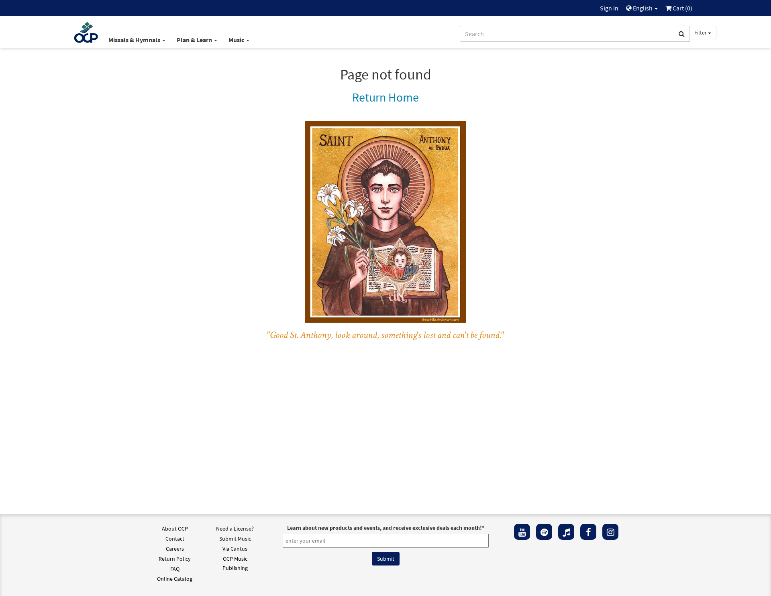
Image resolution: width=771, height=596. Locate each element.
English (643, 8)
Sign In (609, 8)
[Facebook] (588, 532)
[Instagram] (610, 532)
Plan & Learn (195, 40)
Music (236, 40)
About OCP (175, 528)
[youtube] (522, 532)
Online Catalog (174, 578)
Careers (175, 548)
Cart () (681, 8)
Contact (174, 538)
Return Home (385, 97)
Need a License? (235, 528)
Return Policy (175, 558)
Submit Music (235, 538)
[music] (566, 532)
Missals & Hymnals (134, 40)
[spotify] (544, 532)
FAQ (174, 568)
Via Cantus (234, 548)
